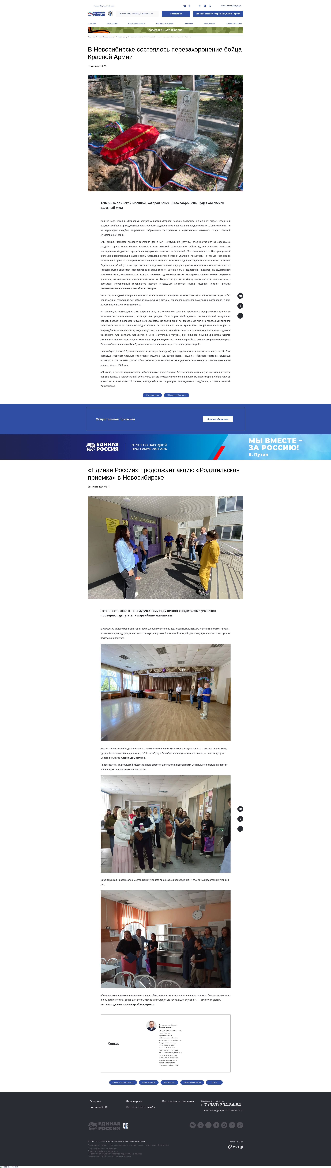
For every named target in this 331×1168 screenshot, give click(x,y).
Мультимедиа (209, 23)
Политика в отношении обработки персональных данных (115, 1154)
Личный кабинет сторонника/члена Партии (218, 14)
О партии (92, 23)
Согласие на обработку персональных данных (109, 1156)
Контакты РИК (98, 1107)
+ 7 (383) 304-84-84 (220, 1104)
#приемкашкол (148, 1082)
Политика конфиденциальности (103, 1151)
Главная (91, 37)
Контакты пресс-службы (140, 1107)
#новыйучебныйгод (192, 1082)
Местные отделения (164, 23)
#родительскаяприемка (122, 1082)
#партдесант (169, 1082)
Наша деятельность (136, 23)
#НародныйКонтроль (176, 395)
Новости (121, 37)
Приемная (188, 23)
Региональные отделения (178, 1101)
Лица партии (112, 23)
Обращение (176, 14)
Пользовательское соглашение (102, 1149)
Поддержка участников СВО (165, 30)
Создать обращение (217, 419)
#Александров (152, 395)
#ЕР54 (214, 1082)
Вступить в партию (234, 23)
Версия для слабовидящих (231, 6)
